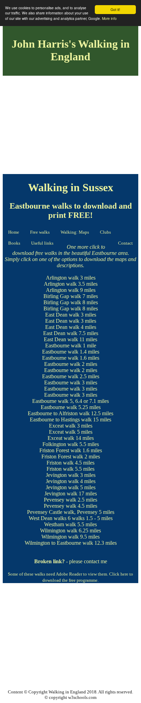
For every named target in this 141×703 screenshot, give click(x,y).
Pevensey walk (60, 500)
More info (109, 18)
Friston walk (60, 463)
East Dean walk (62, 315)
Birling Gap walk (62, 296)
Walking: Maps (75, 232)
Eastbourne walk (63, 345)
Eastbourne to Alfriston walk (59, 413)
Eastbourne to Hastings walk (61, 419)
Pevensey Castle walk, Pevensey (62, 512)
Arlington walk (62, 278)
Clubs (105, 232)
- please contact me (70, 561)
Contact (125, 243)
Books (14, 243)
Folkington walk (60, 444)
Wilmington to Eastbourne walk (59, 543)
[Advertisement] (70, 126)
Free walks (40, 232)
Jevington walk (62, 475)
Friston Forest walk (60, 450)
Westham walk (60, 524)
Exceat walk (62, 426)
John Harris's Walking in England (71, 50)
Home (13, 232)
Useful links (42, 243)
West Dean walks (47, 518)
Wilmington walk (58, 530)
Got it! (115, 9)
